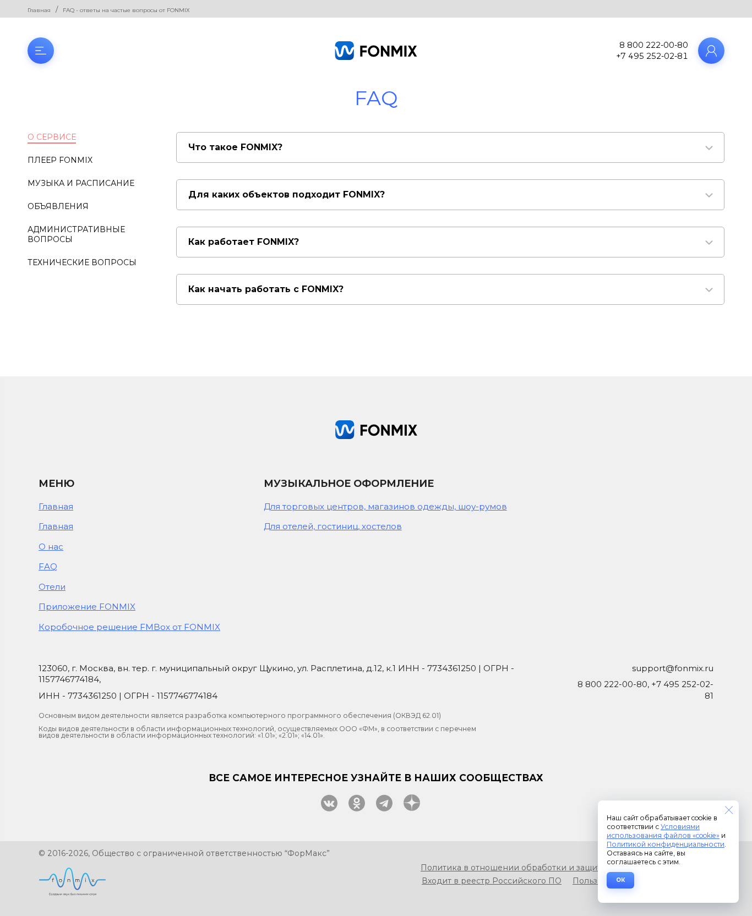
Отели (52, 587)
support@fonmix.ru (672, 668)
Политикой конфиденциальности (665, 844)
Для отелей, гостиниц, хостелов (333, 526)
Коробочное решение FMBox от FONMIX (129, 627)
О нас (51, 546)
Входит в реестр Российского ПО (492, 881)
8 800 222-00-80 (653, 45)
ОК (620, 880)
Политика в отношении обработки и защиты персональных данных (561, 868)
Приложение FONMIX (87, 606)
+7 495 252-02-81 (652, 56)
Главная (56, 506)
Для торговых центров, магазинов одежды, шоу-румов (385, 506)
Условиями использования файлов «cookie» (663, 831)
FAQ (48, 566)
